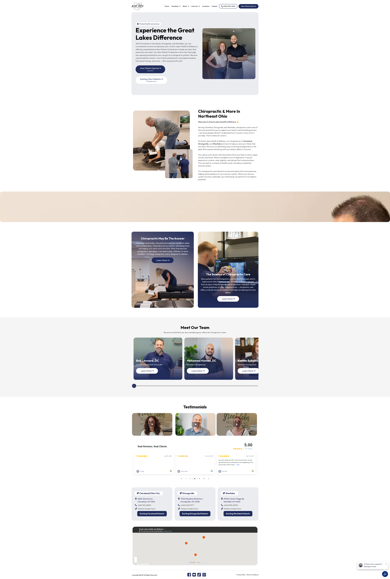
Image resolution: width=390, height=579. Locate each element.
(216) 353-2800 (144, 505)
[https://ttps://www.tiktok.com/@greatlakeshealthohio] (199, 574)
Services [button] (194, 6)
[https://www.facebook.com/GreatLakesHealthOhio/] (189, 574)
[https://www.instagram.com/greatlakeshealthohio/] (204, 574)
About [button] (185, 6)
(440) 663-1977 (187, 505)
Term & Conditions (252, 575)
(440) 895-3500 (231, 505)
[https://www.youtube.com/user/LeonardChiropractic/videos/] (194, 574)
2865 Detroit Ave (145, 499)
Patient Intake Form (146, 509)
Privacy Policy (241, 575)
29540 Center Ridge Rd (234, 499)
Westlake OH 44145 (232, 501)
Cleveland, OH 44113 (146, 501)
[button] (179, 6)
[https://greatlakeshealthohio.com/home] (138, 6)
